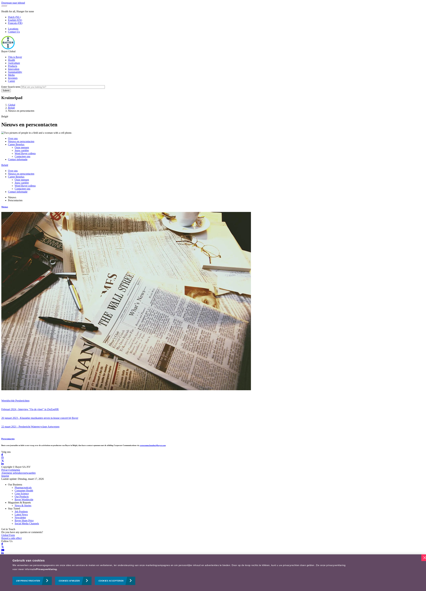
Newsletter (20, 517)
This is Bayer (15, 57)
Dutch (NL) (14, 17)
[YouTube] (2, 550)
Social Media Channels (27, 523)
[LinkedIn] (2, 463)
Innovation (13, 69)
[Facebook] (2, 454)
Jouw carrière (22, 150)
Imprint (5, 475)
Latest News (21, 514)
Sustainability (15, 72)
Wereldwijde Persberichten (15, 400)
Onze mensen (22, 147)
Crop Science (22, 493)
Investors (12, 78)
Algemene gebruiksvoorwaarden (18, 472)
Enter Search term (10, 86)
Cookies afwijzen (69, 581)
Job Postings (21, 511)
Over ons (13, 138)
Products (12, 66)
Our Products (22, 496)
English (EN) (15, 20)
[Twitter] (2, 460)
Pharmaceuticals (23, 487)
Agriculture (14, 63)
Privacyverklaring (10, 469)
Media (11, 75)
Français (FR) (15, 23)
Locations (13, 28)
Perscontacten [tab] (15, 200)
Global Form (8, 535)
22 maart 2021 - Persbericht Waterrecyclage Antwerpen (30, 426)
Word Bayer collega (25, 153)
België (4, 165)
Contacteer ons (22, 156)
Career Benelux (16, 144)
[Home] (8, 48)
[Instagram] (2, 457)
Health (11, 60)
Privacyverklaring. (47, 569)
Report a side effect (11, 538)
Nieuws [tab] (12, 197)
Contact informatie (17, 159)
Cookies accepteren (111, 581)
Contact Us (14, 31)
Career (11, 81)
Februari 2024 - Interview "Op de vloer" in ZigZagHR (30, 409)
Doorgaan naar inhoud (13, 2)
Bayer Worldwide (24, 499)
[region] (213, 572)
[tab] (213, 207)
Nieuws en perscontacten (21, 141)
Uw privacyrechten (28, 581)
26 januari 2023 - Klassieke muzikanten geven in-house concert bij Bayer (39, 418)
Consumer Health (24, 490)
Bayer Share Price (24, 520)
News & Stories (23, 505)
